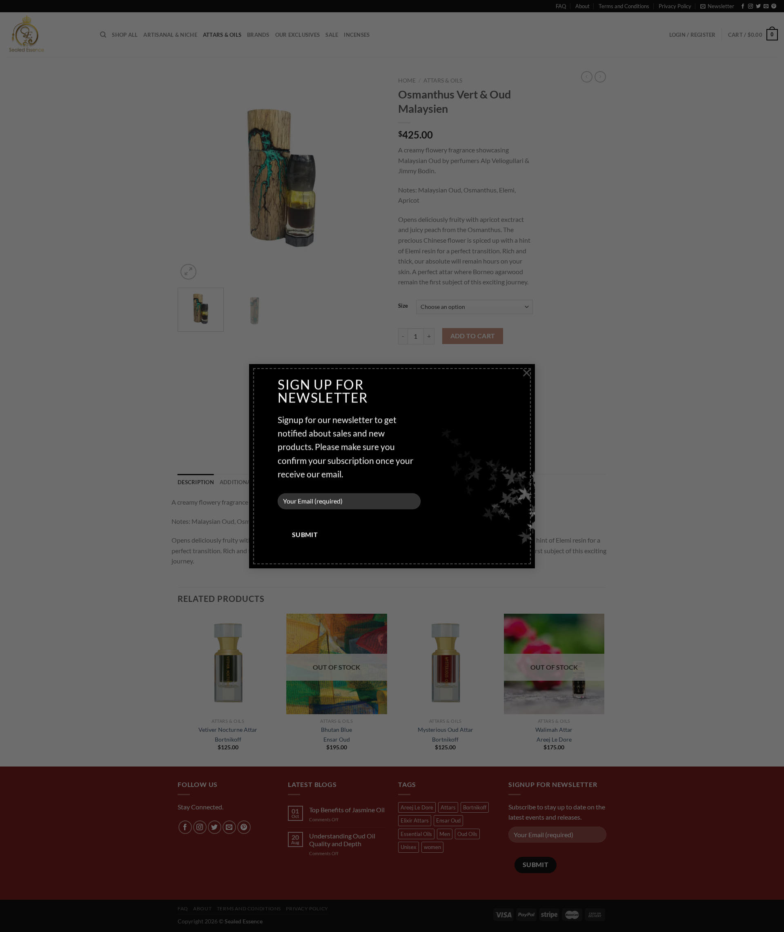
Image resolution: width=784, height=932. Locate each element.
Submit (305, 534)
